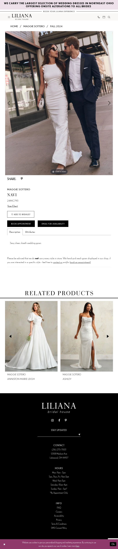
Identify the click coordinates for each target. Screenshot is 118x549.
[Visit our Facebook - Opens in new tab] (59, 420)
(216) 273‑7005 (59, 449)
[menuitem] (9, 16)
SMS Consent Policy (59, 527)
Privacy (59, 519)
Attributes (30, 232)
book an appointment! (80, 262)
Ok (113, 544)
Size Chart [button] (13, 206)
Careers (59, 511)
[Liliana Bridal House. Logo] (22, 17)
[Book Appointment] (103, 16)
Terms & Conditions (59, 523)
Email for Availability (53, 224)
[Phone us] (98, 16)
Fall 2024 (56, 26)
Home (14, 26)
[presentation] (31, 336)
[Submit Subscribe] (78, 434)
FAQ (59, 507)
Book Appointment (21, 224)
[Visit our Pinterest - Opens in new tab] (66, 420)
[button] (9, 16)
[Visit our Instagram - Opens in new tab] (52, 420)
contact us (57, 262)
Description (14, 232)
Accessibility (59, 515)
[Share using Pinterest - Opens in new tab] (22, 179)
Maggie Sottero (34, 26)
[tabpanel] (59, 103)
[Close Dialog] (4, 544)
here (77, 545)
